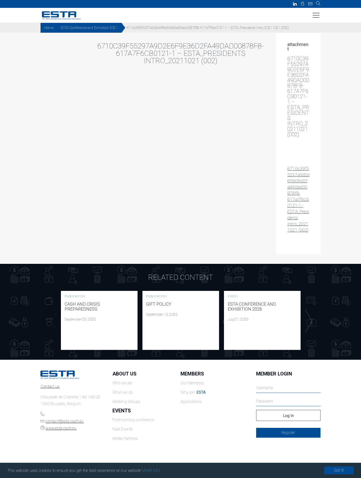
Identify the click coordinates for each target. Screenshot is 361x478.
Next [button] (307, 321)
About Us (124, 374)
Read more (99, 320)
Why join (193, 392)
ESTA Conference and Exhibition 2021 (89, 28)
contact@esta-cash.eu (64, 421)
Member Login (274, 374)
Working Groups (126, 401)
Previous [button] (53, 321)
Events (121, 411)
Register (288, 432)
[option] (99, 320)
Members (192, 374)
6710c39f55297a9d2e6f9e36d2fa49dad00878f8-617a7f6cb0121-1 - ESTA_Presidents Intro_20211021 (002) (298, 199)
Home (49, 28)
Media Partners (125, 438)
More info (151, 470)
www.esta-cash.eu (60, 428)
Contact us (50, 386)
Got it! (339, 470)
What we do (122, 392)
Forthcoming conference (133, 420)
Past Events (122, 429)
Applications (190, 401)
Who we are (122, 383)
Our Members (192, 383)
